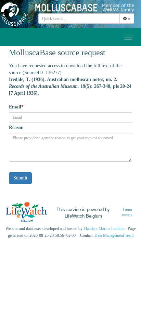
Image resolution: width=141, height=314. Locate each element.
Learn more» (127, 212)
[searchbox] (79, 18)
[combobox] (79, 18)
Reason (16, 127)
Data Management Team (113, 235)
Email (16, 106)
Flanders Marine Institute (104, 228)
